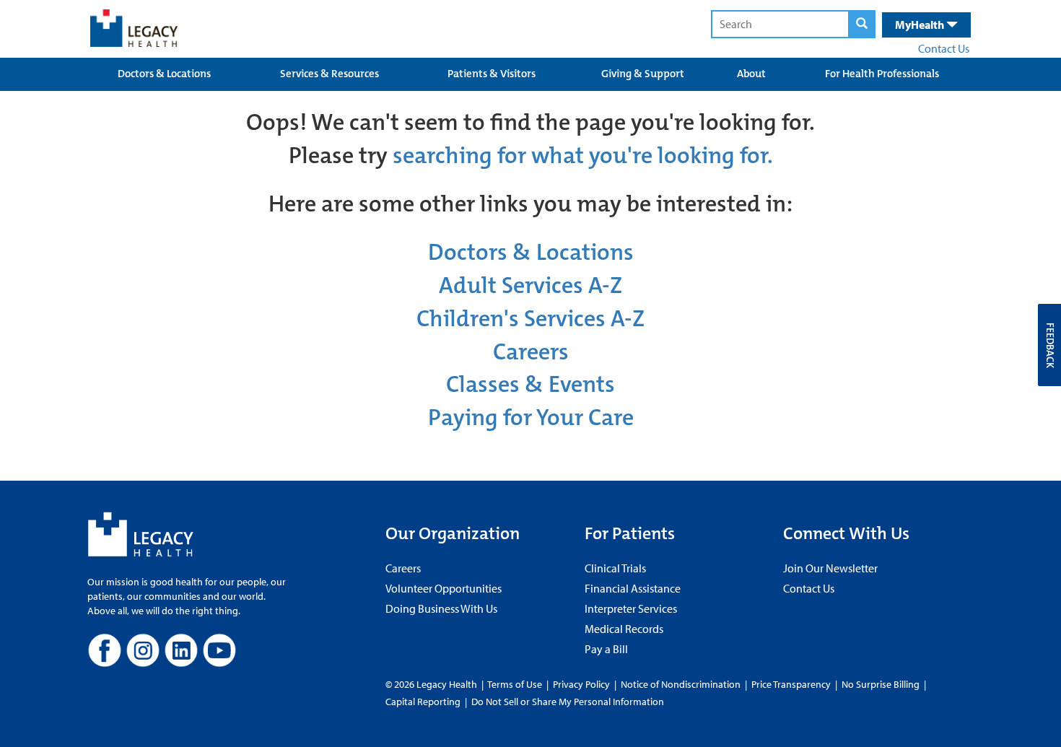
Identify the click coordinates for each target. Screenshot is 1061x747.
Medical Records (624, 628)
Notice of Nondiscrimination (681, 684)
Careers (531, 352)
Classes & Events (530, 384)
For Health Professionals (882, 73)
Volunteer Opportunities (443, 588)
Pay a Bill (606, 649)
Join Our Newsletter (830, 568)
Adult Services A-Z (530, 285)
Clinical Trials (615, 568)
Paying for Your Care (531, 417)
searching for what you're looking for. (583, 155)
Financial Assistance (633, 588)
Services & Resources (329, 73)
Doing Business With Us (441, 608)
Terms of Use (515, 684)
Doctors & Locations (164, 73)
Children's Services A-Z (530, 318)
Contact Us (943, 48)
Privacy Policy (581, 684)
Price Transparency (791, 684)
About (751, 73)
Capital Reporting (422, 701)
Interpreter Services (631, 608)
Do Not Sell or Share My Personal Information (567, 701)
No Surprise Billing (881, 684)
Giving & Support (642, 73)
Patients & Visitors (491, 73)
